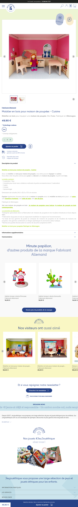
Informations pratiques (11, 488)
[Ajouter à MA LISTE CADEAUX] (30, 146)
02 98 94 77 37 (46, 1)
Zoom (4, 21)
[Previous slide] (4, 56)
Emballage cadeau (9, 125)
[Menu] (3, 6)
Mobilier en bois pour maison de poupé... (17, 366)
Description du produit (10, 163)
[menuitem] (14, 99)
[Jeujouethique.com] (11, 12)
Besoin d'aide (7, 497)
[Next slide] (73, 56)
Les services (6, 492)
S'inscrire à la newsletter (37, 390)
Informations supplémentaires (12, 233)
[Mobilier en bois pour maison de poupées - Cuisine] (20, 278)
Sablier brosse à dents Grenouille (50, 296)
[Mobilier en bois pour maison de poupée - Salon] (54, 348)
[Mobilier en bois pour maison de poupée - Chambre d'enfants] (19, 348)
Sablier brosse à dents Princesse (15, 296)
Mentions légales (28, 502)
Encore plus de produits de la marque (39, 310)
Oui (4, 129)
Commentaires (7, 237)
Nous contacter (38, 502)
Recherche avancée (49, 502)
